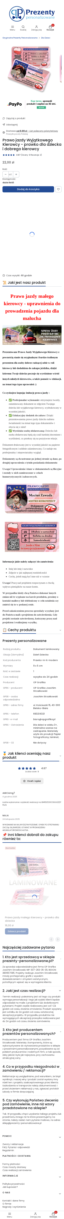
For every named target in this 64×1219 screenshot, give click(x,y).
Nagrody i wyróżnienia (14, 1206)
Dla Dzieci (45, 37)
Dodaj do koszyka (28, 189)
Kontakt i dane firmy (13, 1200)
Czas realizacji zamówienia (16, 1170)
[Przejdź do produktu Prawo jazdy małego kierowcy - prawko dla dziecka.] (32, 880)
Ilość (4, 169)
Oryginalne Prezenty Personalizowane (19, 37)
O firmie (6, 1203)
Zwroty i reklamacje (13, 1144)
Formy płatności (11, 1164)
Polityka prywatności (13, 1183)
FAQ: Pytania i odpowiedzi (16, 1147)
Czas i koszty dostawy (14, 1167)
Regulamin (8, 1150)
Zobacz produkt (17, 931)
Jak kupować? (10, 1187)
